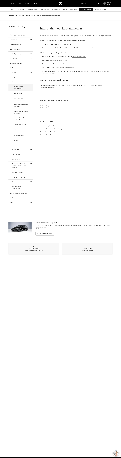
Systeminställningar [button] (15, 44)
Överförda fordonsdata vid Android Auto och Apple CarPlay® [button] (19, 166)
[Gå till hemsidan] (60, 3)
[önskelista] (98, 3)
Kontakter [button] (15, 82)
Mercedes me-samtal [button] (18, 172)
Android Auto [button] (16, 159)
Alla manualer (12, 15)
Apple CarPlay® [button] (16, 154)
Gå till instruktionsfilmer (44, 233)
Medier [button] (12, 198)
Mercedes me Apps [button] (17, 182)
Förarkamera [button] (13, 40)
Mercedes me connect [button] (18, 177)
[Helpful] (41, 106)
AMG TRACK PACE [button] (15, 49)
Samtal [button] (14, 77)
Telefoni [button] (14, 72)
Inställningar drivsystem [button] (17, 54)
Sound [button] (12, 212)
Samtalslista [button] (15, 140)
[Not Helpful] (47, 106)
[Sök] (92, 3)
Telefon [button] (12, 68)
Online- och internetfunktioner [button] (19, 193)
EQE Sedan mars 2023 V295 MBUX (29, 15)
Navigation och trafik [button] (16, 63)
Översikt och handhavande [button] (18, 35)
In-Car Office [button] (16, 150)
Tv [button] (10, 207)
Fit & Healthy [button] (13, 58)
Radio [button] (11, 202)
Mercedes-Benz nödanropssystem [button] (17, 187)
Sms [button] (13, 145)
